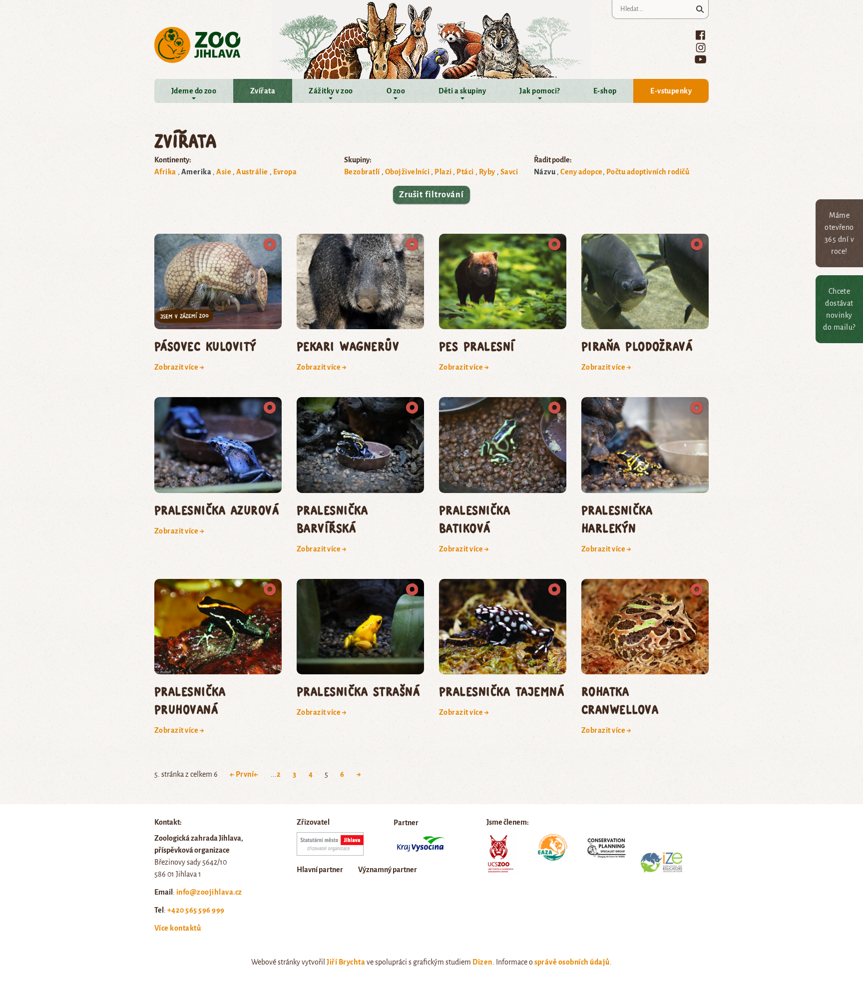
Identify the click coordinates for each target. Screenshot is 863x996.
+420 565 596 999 (196, 910)
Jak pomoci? (539, 91)
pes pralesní (477, 346)
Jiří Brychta (346, 962)
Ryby (487, 172)
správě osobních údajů (572, 962)
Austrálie (252, 172)
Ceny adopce (581, 172)
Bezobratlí (362, 172)
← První (242, 774)
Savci (509, 172)
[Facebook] (700, 35)
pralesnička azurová (216, 509)
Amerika (196, 172)
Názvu (544, 172)
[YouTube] (700, 59)
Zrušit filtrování (431, 194)
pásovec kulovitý (205, 346)
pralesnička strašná (358, 691)
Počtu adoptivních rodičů (648, 172)
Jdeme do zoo (194, 91)
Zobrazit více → (179, 367)
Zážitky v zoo (331, 91)
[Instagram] (701, 47)
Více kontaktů (177, 928)
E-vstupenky (671, 91)
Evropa (285, 172)
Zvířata (262, 91)
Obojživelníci (407, 172)
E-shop (605, 91)
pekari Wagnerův (348, 346)
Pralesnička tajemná (501, 691)
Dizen (482, 962)
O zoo (396, 91)
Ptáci (464, 172)
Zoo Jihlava (197, 45)
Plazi (442, 172)
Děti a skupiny (462, 91)
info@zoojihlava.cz (209, 892)
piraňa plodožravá (636, 346)
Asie (223, 172)
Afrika (165, 172)
